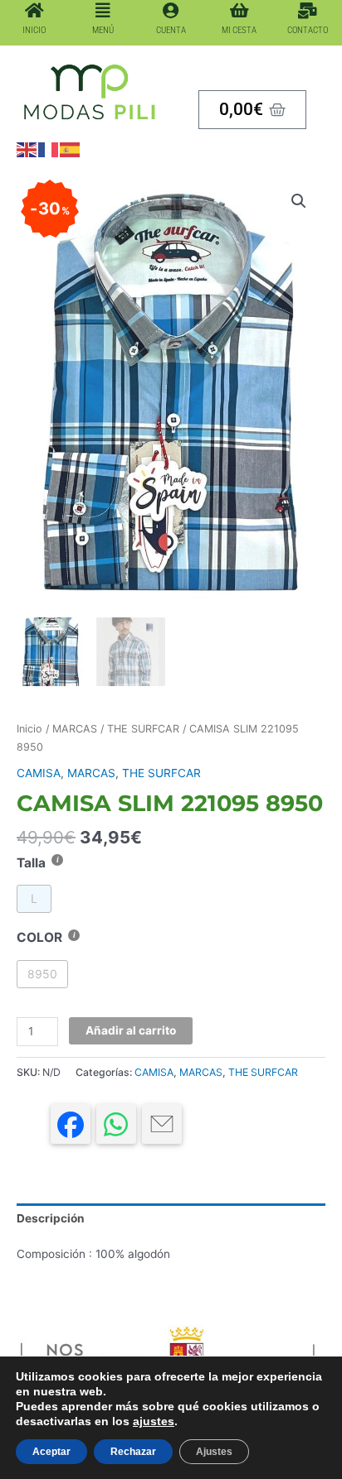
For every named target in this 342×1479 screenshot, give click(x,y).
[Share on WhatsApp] (116, 1124)
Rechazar (133, 1451)
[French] (49, 149)
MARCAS (74, 729)
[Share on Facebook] (70, 1124)
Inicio (29, 729)
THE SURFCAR (143, 729)
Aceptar (51, 1451)
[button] (299, 201)
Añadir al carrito (131, 1030)
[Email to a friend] (162, 1124)
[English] (27, 149)
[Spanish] (70, 149)
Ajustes (214, 1451)
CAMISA (39, 773)
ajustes (153, 1421)
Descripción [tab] (51, 1218)
